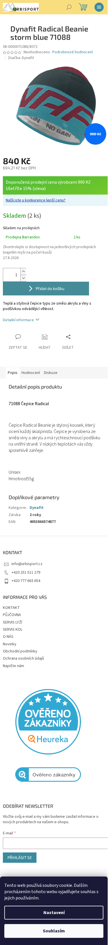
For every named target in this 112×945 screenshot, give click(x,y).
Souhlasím (54, 931)
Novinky (9, 644)
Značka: (21, 58)
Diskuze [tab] (50, 373)
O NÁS (8, 637)
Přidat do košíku (50, 288)
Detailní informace (18, 320)
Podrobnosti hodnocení (72, 52)
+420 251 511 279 (25, 572)
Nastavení (54, 912)
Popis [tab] (13, 373)
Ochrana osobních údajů (23, 658)
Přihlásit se (19, 857)
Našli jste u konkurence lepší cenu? (35, 200)
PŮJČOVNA (12, 615)
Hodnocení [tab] (31, 373)
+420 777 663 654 (25, 581)
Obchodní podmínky (20, 651)
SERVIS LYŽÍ (12, 622)
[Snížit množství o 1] (23, 278)
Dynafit (37, 508)
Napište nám (13, 666)
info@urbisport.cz (27, 564)
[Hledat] (69, 7)
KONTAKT (11, 608)
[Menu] (99, 7)
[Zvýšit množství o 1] (23, 271)
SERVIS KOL (12, 629)
